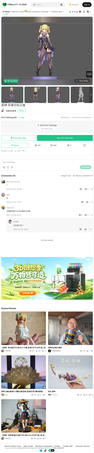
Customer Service (82, 446)
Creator (21, 12)
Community (36, 12)
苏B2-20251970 (58, 448)
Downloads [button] (44, 12)
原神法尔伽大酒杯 (55, 347)
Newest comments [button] (83, 176)
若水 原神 (51, 391)
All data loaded (47, 240)
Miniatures (65, 117)
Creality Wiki (68, 446)
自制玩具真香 (11, 111)
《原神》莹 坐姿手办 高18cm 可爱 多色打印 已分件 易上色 (23, 347)
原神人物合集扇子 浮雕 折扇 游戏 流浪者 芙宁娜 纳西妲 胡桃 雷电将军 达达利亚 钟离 (23, 391)
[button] (89, 12)
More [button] (60, 12)
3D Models (6, 12)
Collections (15, 12)
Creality (57, 446)
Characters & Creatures (81, 117)
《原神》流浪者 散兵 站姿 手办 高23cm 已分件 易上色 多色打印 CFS (23, 435)
